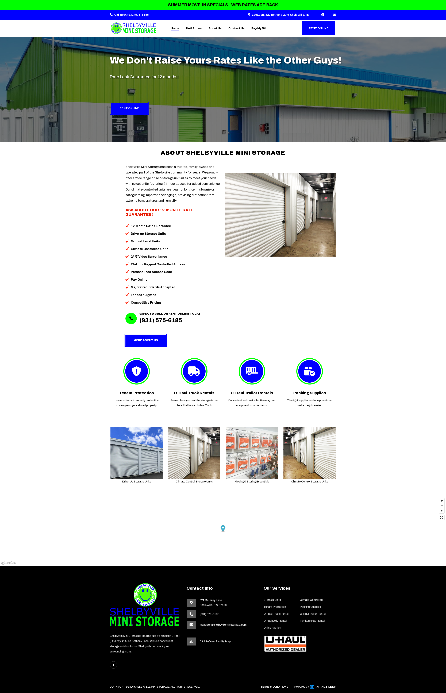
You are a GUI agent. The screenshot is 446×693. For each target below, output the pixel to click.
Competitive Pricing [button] (146, 302)
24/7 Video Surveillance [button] (149, 256)
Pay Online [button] (139, 279)
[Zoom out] (441, 505)
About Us (215, 28)
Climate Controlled (311, 599)
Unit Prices (194, 28)
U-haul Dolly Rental (275, 620)
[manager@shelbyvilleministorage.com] (334, 14)
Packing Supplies (309, 393)
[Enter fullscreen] (441, 517)
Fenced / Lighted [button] (143, 295)
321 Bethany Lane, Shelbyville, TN (287, 14)
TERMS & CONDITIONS (274, 687)
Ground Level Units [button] (145, 241)
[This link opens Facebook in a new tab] (322, 14)
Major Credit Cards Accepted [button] (153, 287)
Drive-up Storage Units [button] (148, 233)
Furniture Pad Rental (312, 620)
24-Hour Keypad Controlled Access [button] (158, 264)
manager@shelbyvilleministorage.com (223, 624)
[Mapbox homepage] (8, 563)
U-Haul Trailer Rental (313, 613)
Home (175, 28)
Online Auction (272, 627)
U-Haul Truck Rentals (194, 393)
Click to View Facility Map (215, 641)
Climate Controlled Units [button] (149, 249)
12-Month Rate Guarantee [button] (151, 226)
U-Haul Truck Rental (276, 613)
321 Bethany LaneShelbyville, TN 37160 (213, 603)
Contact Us (236, 28)
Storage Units (272, 599)
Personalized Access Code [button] (151, 272)
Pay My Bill (259, 28)
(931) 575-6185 (138, 14)
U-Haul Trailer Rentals (252, 393)
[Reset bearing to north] (441, 510)
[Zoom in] (441, 500)
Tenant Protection (136, 393)
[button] (223, 528)
